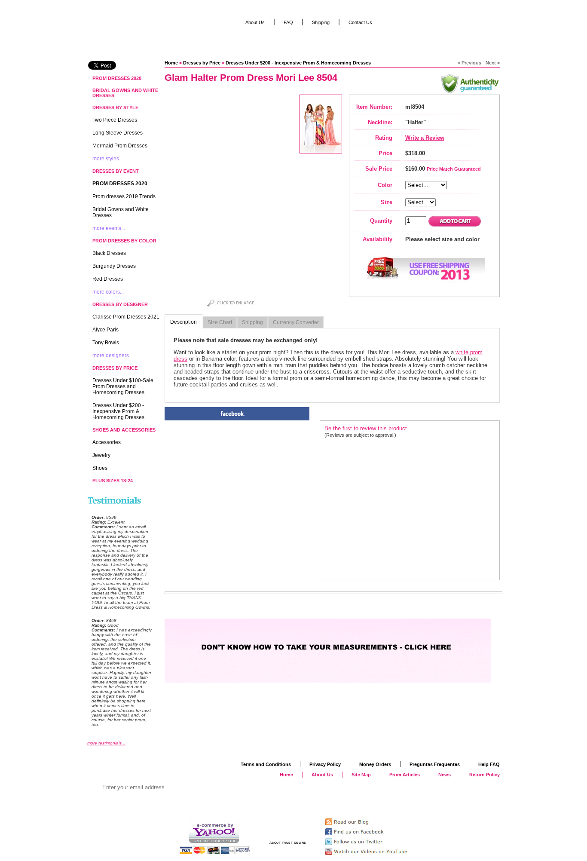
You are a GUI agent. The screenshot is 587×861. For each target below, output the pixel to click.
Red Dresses (107, 279)
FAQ (288, 22)
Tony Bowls (105, 343)
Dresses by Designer (120, 304)
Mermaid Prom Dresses (119, 146)
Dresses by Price (201, 62)
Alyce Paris (105, 330)
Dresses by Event (115, 171)
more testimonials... (106, 743)
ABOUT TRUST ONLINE (287, 842)
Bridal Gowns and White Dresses (125, 93)
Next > (493, 62)
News (444, 774)
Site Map (361, 774)
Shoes (99, 468)
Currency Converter (296, 322)
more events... (108, 228)
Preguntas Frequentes (435, 764)
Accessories (106, 442)
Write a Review (424, 138)
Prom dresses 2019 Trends (124, 196)
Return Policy (484, 774)
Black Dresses (109, 253)
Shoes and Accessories (124, 429)
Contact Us (360, 22)
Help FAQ (489, 764)
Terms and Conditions (266, 764)
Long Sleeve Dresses (117, 133)
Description (183, 322)
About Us (255, 22)
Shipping (252, 322)
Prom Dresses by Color (124, 240)
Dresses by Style (115, 107)
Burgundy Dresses (114, 266)
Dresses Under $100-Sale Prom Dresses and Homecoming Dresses (122, 386)
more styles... (107, 159)
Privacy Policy (325, 764)
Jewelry (101, 455)
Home (171, 62)
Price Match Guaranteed (454, 169)
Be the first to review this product (365, 428)
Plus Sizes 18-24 (112, 480)
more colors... (108, 292)
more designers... (112, 355)
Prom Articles (404, 774)
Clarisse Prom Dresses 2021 (125, 317)
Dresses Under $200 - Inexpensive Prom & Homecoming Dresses (298, 62)
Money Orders (375, 764)
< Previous (469, 62)
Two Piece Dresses (114, 120)
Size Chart (220, 322)
